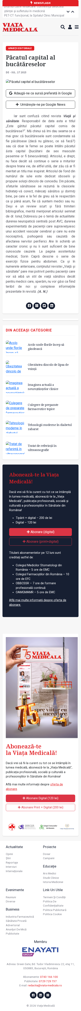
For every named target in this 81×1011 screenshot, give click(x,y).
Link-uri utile (53, 890)
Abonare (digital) (42, 532)
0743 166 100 (49, 976)
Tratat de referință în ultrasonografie (42, 448)
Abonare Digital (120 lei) (41, 798)
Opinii (9, 854)
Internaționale (14, 871)
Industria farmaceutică (20, 916)
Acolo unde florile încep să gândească (46, 347)
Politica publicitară (54, 910)
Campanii (48, 858)
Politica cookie (52, 914)
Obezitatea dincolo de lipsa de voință (48, 367)
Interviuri (11, 866)
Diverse (10, 901)
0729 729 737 (48, 981)
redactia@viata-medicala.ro (45, 985)
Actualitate (14, 847)
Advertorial (13, 925)
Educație (49, 866)
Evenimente (15, 890)
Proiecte (49, 847)
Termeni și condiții (54, 897)
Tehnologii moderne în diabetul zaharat (50, 427)
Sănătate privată (16, 920)
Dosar (46, 854)
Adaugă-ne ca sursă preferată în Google (42, 93)
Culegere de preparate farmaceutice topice (43, 407)
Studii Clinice (51, 877)
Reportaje (12, 862)
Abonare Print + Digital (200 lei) (42, 807)
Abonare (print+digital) (42, 542)
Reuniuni (11, 897)
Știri (8, 858)
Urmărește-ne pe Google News (42, 105)
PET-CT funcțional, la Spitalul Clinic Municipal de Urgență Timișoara (34, 12)
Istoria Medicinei (53, 882)
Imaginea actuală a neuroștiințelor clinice (43, 387)
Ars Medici (49, 873)
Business (12, 909)
